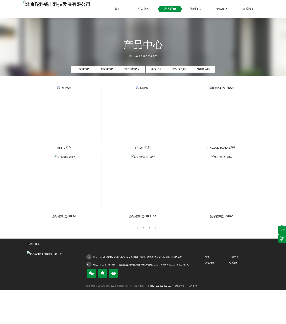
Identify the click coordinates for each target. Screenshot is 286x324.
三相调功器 (83, 69)
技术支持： (193, 285)
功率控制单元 (132, 69)
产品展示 (152, 55)
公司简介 (233, 257)
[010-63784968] (282, 238)
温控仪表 (156, 69)
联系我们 (233, 262)
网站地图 (179, 285)
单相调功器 (107, 69)
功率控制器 (179, 69)
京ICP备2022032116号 (161, 285)
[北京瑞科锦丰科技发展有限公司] (61, 9)
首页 (143, 55)
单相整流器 (203, 69)
